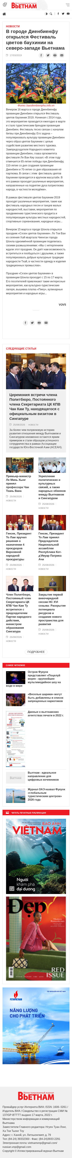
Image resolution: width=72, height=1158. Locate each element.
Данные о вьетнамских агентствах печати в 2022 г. (46, 713)
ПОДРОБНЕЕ (36, 652)
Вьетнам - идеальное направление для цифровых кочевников (43, 776)
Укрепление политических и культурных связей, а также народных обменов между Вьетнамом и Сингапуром (52, 487)
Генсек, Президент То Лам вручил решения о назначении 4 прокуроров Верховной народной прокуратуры (18, 546)
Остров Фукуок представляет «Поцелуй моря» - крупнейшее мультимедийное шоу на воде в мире (33, 679)
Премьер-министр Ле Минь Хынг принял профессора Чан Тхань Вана (18, 483)
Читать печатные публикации (28, 813)
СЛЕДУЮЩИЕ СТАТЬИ (21, 348)
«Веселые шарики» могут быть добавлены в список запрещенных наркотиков (45, 698)
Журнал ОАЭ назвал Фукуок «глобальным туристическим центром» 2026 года (46, 794)
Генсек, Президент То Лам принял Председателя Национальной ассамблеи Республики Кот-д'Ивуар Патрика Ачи (51, 546)
